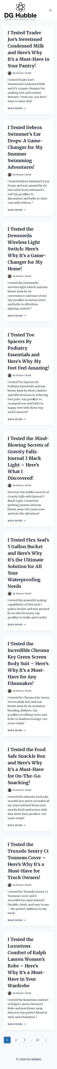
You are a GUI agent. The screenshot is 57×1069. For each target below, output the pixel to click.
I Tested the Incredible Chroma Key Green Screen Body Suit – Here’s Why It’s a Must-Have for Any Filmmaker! (28, 663)
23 (37, 1040)
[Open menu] (50, 10)
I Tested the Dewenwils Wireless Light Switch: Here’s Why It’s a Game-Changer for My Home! (27, 249)
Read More (17, 108)
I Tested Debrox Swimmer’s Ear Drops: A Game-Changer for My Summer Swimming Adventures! (25, 147)
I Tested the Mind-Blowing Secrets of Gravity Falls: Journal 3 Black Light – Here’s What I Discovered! (28, 458)
